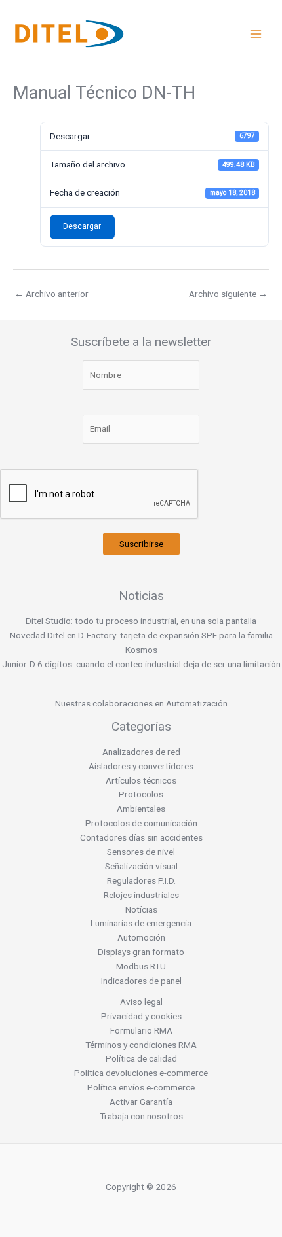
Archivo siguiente (228, 293)
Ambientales (141, 808)
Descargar (82, 226)
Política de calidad (141, 1058)
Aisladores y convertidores (141, 766)
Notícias (141, 909)
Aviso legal (141, 1001)
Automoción (141, 937)
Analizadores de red (141, 751)
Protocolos (141, 794)
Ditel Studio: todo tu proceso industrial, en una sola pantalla (141, 621)
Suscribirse (141, 543)
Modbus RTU (141, 966)
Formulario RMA (141, 1030)
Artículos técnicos (141, 780)
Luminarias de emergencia (141, 923)
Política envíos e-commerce (141, 1087)
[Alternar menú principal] (256, 34)
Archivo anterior (51, 293)
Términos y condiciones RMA (141, 1044)
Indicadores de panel (141, 980)
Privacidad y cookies (141, 1016)
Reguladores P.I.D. (141, 880)
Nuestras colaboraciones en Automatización (141, 703)
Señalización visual (141, 866)
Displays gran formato (141, 952)
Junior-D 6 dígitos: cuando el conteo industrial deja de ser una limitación (141, 664)
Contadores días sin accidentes (141, 837)
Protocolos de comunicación (141, 823)
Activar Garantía (141, 1101)
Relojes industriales (141, 895)
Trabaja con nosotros (141, 1116)
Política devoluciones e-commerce (141, 1073)
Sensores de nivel (141, 851)
